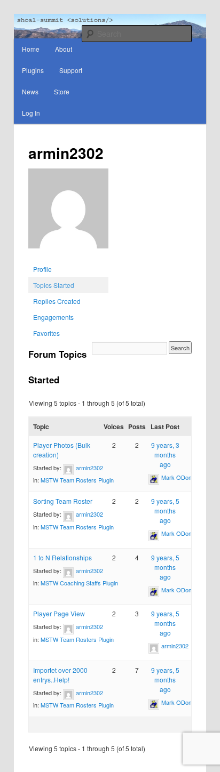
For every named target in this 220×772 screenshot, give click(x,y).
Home (31, 48)
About (63, 48)
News (30, 91)
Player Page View (59, 613)
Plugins (33, 70)
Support (70, 70)
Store (61, 91)
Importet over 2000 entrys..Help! (60, 674)
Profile (42, 269)
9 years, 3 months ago (165, 454)
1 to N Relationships (62, 557)
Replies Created (57, 300)
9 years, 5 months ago (165, 510)
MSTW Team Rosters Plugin (77, 480)
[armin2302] (68, 256)
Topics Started (53, 285)
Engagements (53, 316)
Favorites (46, 332)
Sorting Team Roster (62, 500)
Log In (31, 112)
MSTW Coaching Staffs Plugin (79, 582)
